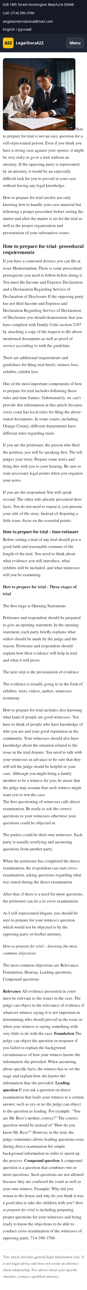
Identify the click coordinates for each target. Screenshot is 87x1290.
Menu (75, 43)
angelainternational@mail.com (28, 21)
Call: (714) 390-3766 (18, 13)
